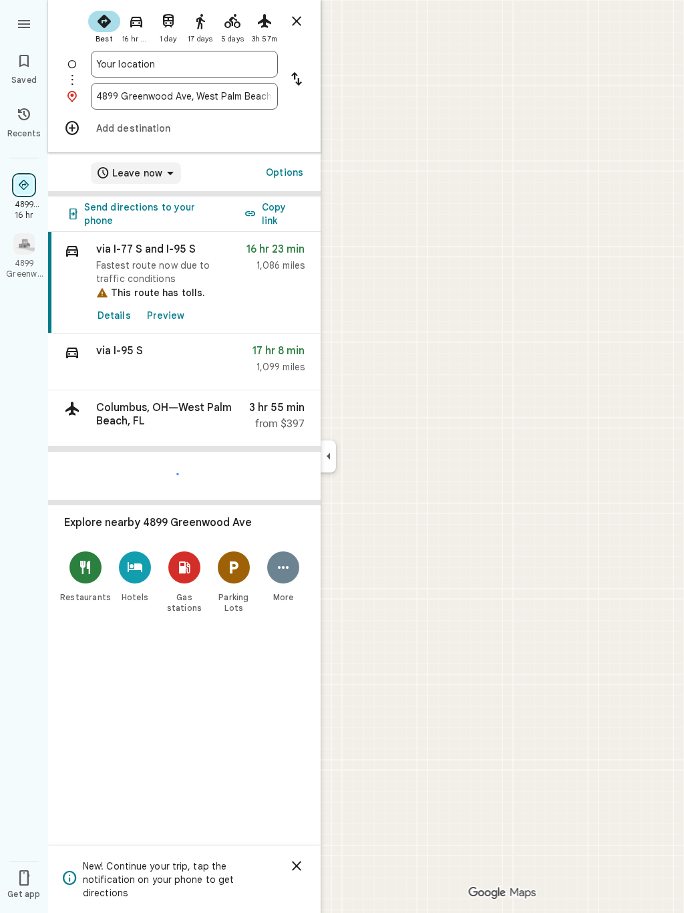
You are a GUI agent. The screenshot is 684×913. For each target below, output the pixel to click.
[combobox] (184, 64)
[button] (184, 362)
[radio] (104, 25)
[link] (184, 283)
